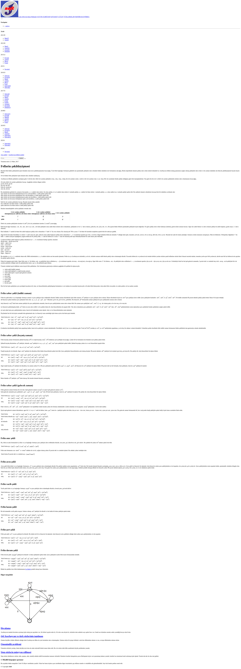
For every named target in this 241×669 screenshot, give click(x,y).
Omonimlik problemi (11, 644)
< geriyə (7, 26)
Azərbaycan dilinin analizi (16, 155)
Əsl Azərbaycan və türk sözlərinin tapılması (22, 636)
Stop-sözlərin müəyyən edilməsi (16, 652)
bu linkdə (28, 569)
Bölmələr (34, 17)
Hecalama (6, 628)
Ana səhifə (4, 155)
